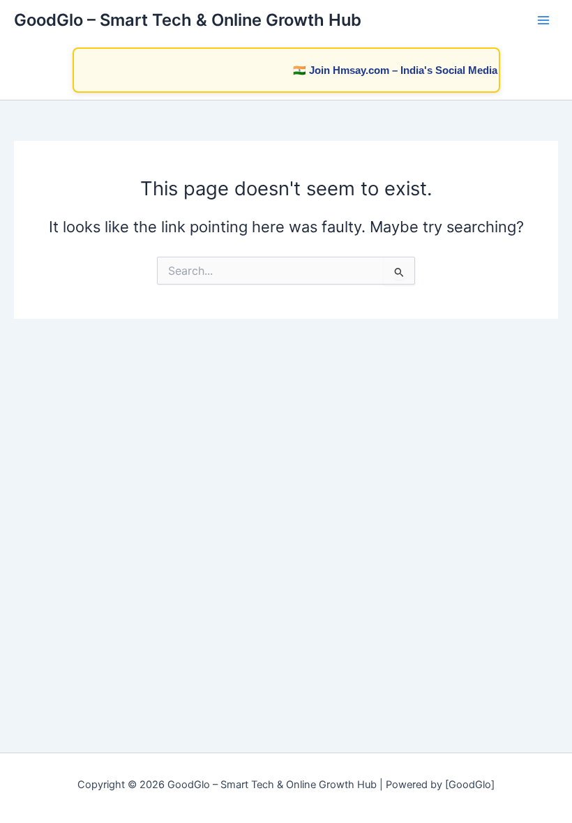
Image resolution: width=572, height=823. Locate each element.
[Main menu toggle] (543, 20)
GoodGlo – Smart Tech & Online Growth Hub (187, 20)
